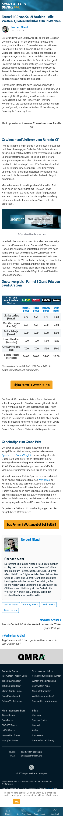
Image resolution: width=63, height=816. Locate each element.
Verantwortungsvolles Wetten (46, 676)
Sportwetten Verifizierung (44, 701)
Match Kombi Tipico (12, 691)
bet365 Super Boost (11, 686)
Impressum (37, 735)
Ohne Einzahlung (23, 814)
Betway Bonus (46, 309)
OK (17, 801)
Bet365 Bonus (26, 309)
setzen (31, 385)
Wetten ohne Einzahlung (44, 681)
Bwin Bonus (56, 309)
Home (7, 814)
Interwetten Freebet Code (14, 676)
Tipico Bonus (36, 309)
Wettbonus (44, 480)
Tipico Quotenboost (11, 681)
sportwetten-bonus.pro (31, 752)
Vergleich (55, 814)
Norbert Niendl (30, 539)
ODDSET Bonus (9, 725)
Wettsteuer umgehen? (43, 696)
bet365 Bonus (8, 730)
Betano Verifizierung (12, 701)
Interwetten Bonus (11, 735)
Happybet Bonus (10, 740)
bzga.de (49, 788)
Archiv (35, 730)
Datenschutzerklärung (43, 740)
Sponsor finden (39, 720)
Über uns (36, 715)
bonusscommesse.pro (31, 756)
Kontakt (36, 725)
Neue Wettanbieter (41, 691)
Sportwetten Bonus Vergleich (17, 455)
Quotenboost (39, 814)
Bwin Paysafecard (11, 696)
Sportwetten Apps (41, 686)
